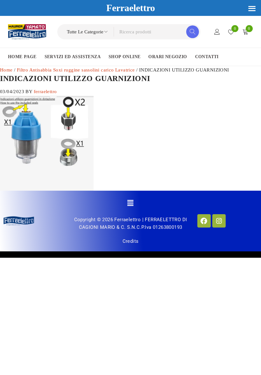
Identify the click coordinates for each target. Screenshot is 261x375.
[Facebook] (204, 221)
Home (6, 69)
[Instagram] (219, 221)
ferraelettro (45, 91)
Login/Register (217, 32)
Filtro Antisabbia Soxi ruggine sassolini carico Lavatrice (76, 69)
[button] (130, 203)
